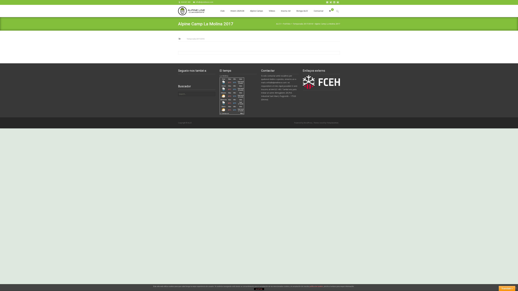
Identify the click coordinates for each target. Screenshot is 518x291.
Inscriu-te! (286, 11)
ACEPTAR (259, 289)
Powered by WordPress (303, 123)
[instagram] (334, 3)
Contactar (318, 11)
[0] (330, 11)
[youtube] (337, 3)
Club (222, 11)
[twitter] (330, 3)
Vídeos (272, 11)
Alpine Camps (256, 11)
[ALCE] (189, 10)
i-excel (321, 123)
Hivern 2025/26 (237, 11)
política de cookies (316, 286)
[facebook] (327, 3)
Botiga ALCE (302, 11)
